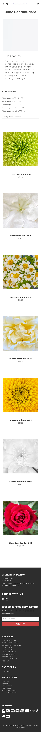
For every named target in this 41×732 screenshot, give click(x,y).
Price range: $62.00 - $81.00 (13, 108)
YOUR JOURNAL (8, 650)
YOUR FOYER (7, 647)
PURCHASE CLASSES (10, 643)
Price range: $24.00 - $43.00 (13, 101)
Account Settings (10, 693)
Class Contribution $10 (20, 236)
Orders (5, 681)
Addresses (7, 686)
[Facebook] (3, 599)
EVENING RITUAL (9, 656)
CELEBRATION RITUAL (11, 659)
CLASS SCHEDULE (9, 640)
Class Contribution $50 (20, 481)
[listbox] (17, 116)
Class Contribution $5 (20, 174)
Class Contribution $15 (20, 297)
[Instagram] (7, 599)
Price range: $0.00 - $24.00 (12, 98)
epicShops (20, 728)
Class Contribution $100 (20, 543)
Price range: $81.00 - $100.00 (13, 111)
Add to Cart (22, 152)
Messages (6, 683)
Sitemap (5, 661)
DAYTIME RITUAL (8, 654)
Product (6, 671)
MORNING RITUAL (9, 652)
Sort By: (6, 117)
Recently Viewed (9, 690)
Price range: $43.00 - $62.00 (13, 105)
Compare (23, 147)
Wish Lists (6, 688)
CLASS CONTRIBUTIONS (11, 645)
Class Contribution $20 (20, 358)
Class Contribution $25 (20, 420)
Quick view (18, 147)
